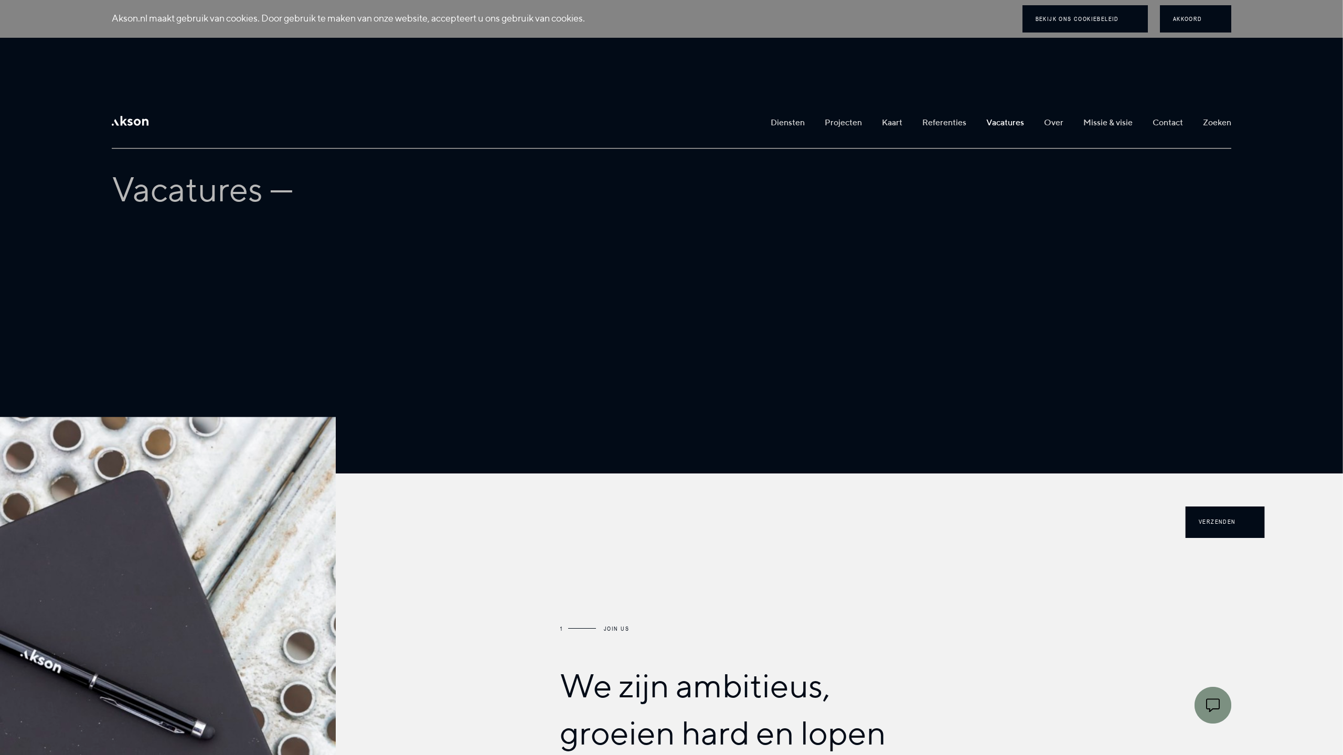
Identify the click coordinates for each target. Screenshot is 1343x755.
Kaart (892, 123)
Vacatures (1005, 123)
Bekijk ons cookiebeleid (1077, 19)
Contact (1168, 123)
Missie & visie (1108, 123)
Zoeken (1217, 123)
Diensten (788, 123)
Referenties (944, 123)
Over (1053, 123)
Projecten (843, 123)
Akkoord (1187, 19)
